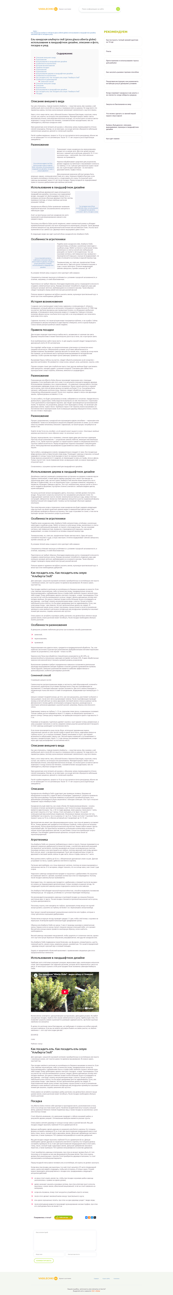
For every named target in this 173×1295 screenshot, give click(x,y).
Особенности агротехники (46, 63)
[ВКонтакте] (86, 1217)
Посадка (39, 93)
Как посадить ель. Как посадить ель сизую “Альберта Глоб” (58, 77)
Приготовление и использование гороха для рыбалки (122, 62)
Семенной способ (47, 81)
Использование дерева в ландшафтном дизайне (54, 73)
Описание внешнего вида (46, 57)
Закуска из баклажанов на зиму (118, 104)
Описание (40, 85)
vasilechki (47, 8)
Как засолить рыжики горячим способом (122, 72)
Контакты (116, 1278)
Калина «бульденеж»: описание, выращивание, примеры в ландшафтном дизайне (122, 127)
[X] (95, 1217)
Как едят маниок (113, 139)
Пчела (108, 51)
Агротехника (41, 87)
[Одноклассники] (89, 1217)
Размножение (41, 59)
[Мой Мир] (92, 1217)
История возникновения (45, 65)
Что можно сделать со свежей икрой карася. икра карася (121, 115)
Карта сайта (106, 1278)
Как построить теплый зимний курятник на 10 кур (122, 41)
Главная (96, 1278)
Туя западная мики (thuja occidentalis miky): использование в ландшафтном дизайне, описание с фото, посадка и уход (87, 209)
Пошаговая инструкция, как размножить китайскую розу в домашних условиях (122, 82)
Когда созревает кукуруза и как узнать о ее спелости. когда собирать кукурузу (122, 94)
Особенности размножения (46, 79)
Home (35, 31)
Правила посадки (42, 67)
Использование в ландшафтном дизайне (51, 61)
